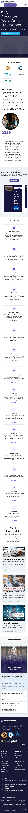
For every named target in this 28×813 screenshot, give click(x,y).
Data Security (19, 755)
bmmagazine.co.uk (6, 570)
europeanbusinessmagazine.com (9, 601)
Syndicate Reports (20, 769)
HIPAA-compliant (18, 155)
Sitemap (4, 769)
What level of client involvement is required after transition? (11, 710)
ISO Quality (18, 753)
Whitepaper (19, 765)
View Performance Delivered (10, 33)
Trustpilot (23, 744)
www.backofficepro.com (9, 797)
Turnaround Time (20, 757)
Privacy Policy (5, 757)
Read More (16, 207)
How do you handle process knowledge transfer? (12, 698)
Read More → (14, 242)
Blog (17, 767)
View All (13, 180)
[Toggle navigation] (25, 2)
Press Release (5, 765)
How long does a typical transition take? (12, 693)
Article (17, 763)
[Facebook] (18, 809)
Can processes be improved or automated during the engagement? (11, 704)
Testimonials (5, 771)
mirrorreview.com (6, 631)
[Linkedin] (25, 809)
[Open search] (25, 5)
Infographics (5, 767)
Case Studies (5, 763)
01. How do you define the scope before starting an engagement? (12, 677)
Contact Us (4, 755)
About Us (4, 753)
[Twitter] (22, 809)
